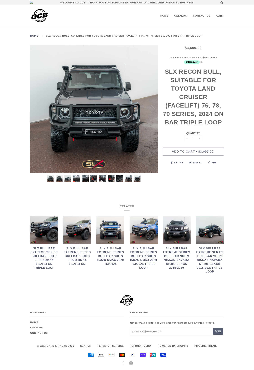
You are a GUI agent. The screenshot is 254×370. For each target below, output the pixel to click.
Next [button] (151, 108)
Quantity (193, 133)
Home (164, 15)
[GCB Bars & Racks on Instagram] (131, 363)
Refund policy (141, 345)
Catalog (180, 15)
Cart (220, 15)
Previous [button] (36, 108)
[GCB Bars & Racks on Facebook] (123, 363)
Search (85, 345)
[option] (94, 109)
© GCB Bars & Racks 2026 (55, 345)
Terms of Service (110, 345)
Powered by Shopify (173, 345)
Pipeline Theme (205, 345)
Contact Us (201, 15)
